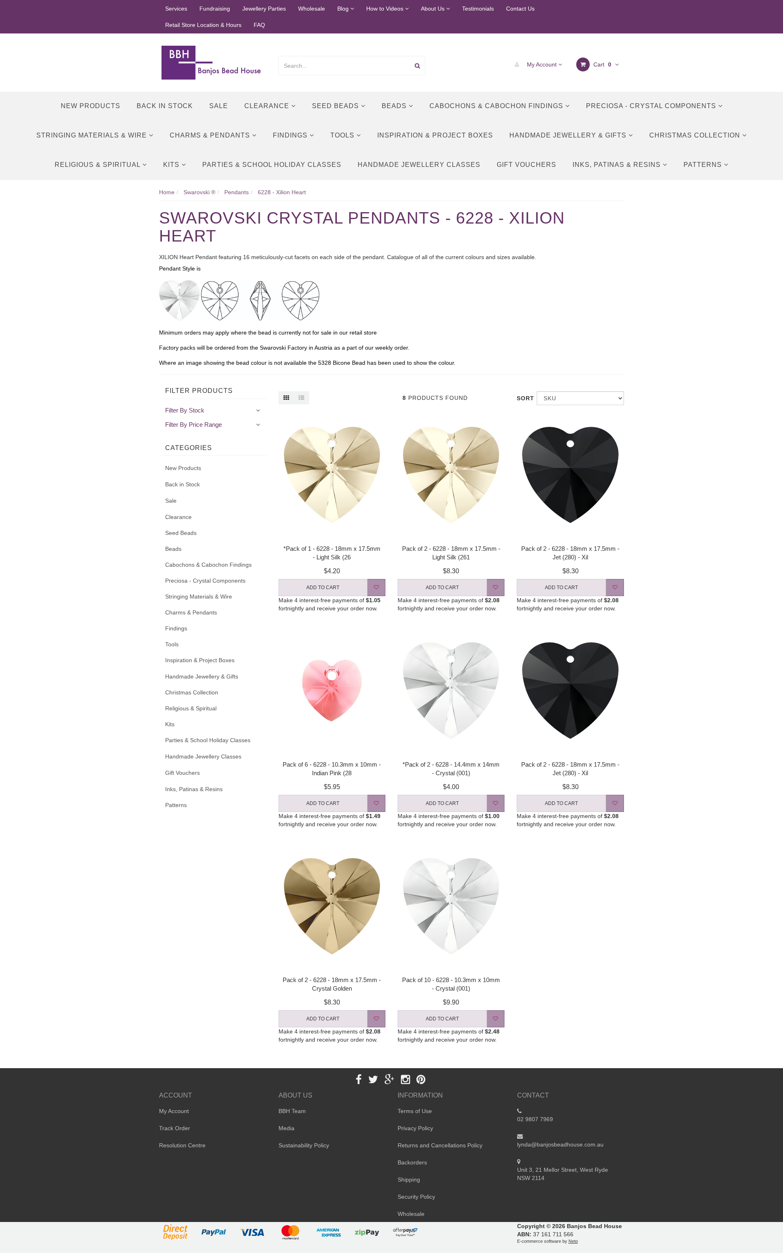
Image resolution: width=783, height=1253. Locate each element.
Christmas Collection (695, 135)
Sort (524, 398)
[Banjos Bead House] (212, 62)
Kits (172, 164)
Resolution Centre (182, 1145)
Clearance (267, 105)
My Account (541, 64)
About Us (433, 8)
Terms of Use (415, 1111)
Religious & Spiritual (98, 164)
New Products (90, 105)
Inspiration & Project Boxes (435, 135)
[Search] (417, 65)
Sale (218, 105)
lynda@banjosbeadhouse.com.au (560, 1144)
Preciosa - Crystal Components (652, 105)
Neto (573, 1241)
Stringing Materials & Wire (92, 135)
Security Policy (416, 1196)
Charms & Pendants (211, 135)
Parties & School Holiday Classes (271, 164)
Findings (291, 135)
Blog (343, 8)
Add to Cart (322, 587)
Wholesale (311, 8)
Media (286, 1128)
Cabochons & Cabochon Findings (497, 105)
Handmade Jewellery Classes (419, 164)
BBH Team (292, 1111)
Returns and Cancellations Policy (440, 1145)
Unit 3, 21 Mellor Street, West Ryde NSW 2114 (562, 1174)
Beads (395, 105)
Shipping (409, 1179)
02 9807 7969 (535, 1119)
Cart (601, 64)
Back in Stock (165, 105)
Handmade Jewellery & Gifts (568, 135)
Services (176, 8)
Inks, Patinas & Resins (618, 164)
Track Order (174, 1128)
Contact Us (520, 8)
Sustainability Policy (304, 1145)
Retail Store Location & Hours (203, 25)
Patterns (703, 164)
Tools (343, 135)
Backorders (412, 1162)
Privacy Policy (415, 1128)
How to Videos (385, 8)
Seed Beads (336, 105)
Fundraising (214, 8)
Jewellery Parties (264, 8)
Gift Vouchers (526, 164)
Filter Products (199, 390)
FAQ (259, 25)
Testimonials (478, 8)
